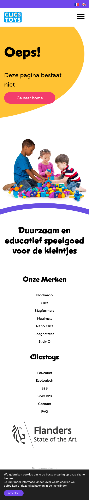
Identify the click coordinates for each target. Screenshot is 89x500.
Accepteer (13, 493)
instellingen (60, 485)
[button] (81, 16)
